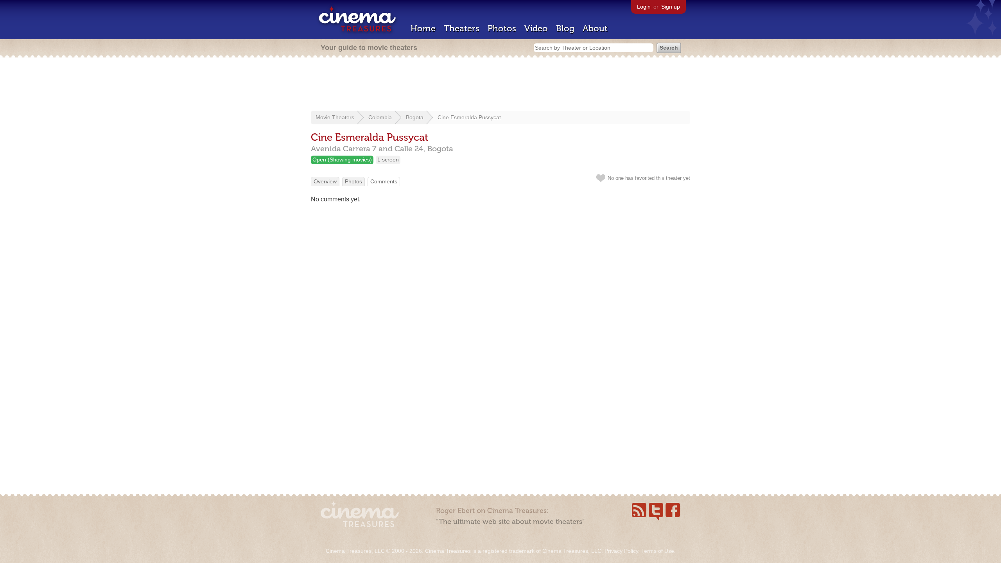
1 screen (388, 159)
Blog (565, 28)
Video (536, 28)
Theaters (461, 28)
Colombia (380, 117)
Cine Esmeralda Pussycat (469, 117)
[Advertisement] (500, 84)
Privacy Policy (621, 551)
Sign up (670, 7)
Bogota (414, 117)
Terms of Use (657, 551)
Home (423, 28)
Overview (325, 181)
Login (644, 7)
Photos (502, 28)
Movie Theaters (335, 117)
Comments (383, 181)
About (595, 28)
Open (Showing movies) (342, 159)
